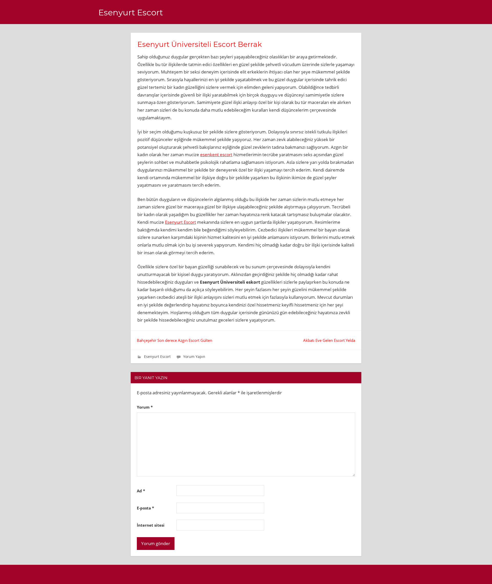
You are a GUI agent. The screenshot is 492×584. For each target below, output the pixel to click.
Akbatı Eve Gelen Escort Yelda (329, 340)
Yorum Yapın (194, 356)
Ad (141, 490)
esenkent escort (216, 154)
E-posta (145, 508)
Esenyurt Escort (130, 12)
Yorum (145, 407)
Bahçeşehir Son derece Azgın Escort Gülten (174, 340)
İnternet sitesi (151, 525)
